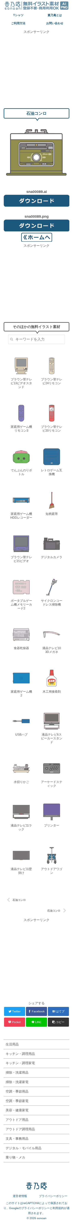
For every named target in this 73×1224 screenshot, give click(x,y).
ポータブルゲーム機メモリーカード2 (21, 604)
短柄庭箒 (52, 513)
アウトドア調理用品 (20, 1129)
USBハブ (21, 734)
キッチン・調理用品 (20, 1053)
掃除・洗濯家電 (17, 1082)
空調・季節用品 (17, 1091)
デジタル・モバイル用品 (23, 1148)
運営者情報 (20, 1196)
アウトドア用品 (17, 1119)
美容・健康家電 (17, 1110)
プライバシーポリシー (53, 1196)
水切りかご (21, 782)
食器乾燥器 (21, 648)
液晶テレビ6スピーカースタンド (51, 738)
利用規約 (58, 1208)
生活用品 (12, 1044)
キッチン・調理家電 (20, 1063)
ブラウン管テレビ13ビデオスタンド (21, 383)
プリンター (51, 825)
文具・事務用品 (17, 1138)
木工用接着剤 (52, 691)
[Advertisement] (36, 70)
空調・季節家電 (17, 1101)
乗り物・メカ (15, 1157)
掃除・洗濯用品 (17, 1072)
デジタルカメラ (51, 557)
